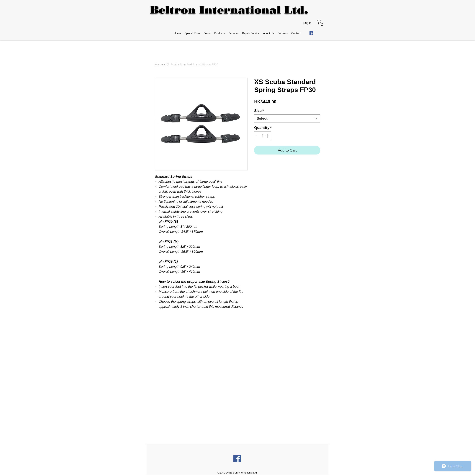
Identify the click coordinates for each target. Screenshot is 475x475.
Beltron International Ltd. (229, 9)
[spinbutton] (262, 136)
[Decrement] (258, 136)
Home (159, 64)
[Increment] (267, 136)
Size (259, 111)
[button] (320, 23)
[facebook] (311, 33)
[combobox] (287, 118)
